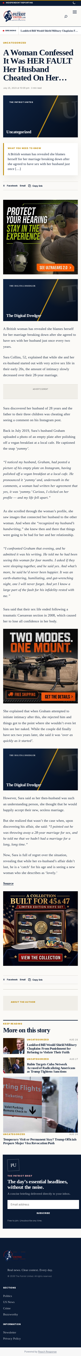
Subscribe (43, 1213)
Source (8, 883)
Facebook (12, 185)
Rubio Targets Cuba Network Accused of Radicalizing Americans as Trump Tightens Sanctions (51, 1067)
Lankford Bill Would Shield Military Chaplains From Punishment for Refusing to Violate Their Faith (49, 30)
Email (23, 185)
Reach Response (47, 1351)
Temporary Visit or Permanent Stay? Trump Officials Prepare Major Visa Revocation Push (40, 1141)
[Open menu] (74, 16)
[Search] (65, 16)
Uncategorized (14, 42)
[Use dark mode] (74, 3)
